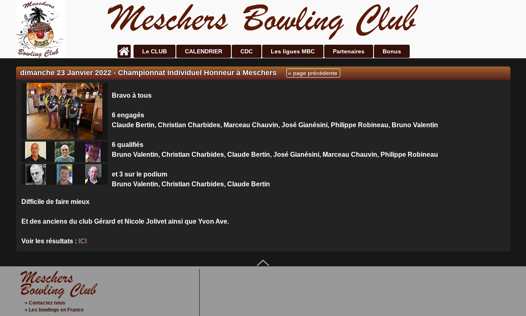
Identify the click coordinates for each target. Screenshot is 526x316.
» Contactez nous (45, 303)
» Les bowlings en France (54, 310)
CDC (246, 51)
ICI (82, 241)
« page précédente (312, 73)
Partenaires (349, 51)
